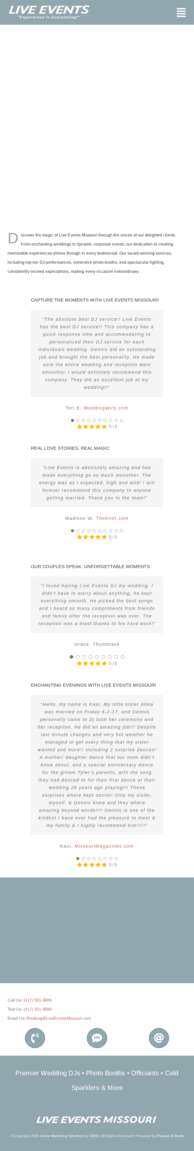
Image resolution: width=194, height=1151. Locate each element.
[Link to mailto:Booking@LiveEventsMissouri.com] (159, 1038)
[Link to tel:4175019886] (35, 1038)
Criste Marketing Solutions (62, 1136)
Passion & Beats (170, 1136)
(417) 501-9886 (37, 1000)
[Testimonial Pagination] (72, 420)
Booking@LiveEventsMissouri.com (59, 1018)
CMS (94, 1136)
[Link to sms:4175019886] (97, 1038)
